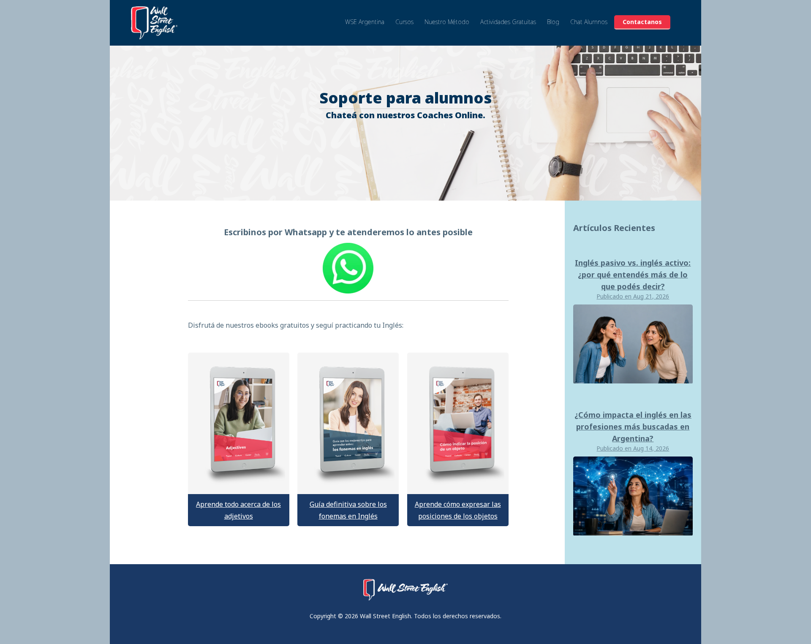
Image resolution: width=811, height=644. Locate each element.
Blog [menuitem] (553, 22)
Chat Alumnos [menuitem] (588, 22)
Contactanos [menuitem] (642, 22)
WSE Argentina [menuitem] (364, 22)
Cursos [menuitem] (404, 22)
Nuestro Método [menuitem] (447, 22)
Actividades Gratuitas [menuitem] (508, 22)
